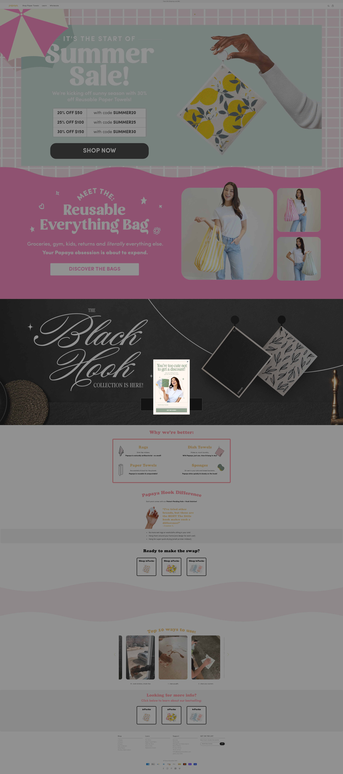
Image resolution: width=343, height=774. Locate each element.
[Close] (187, 361)
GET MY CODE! (171, 410)
